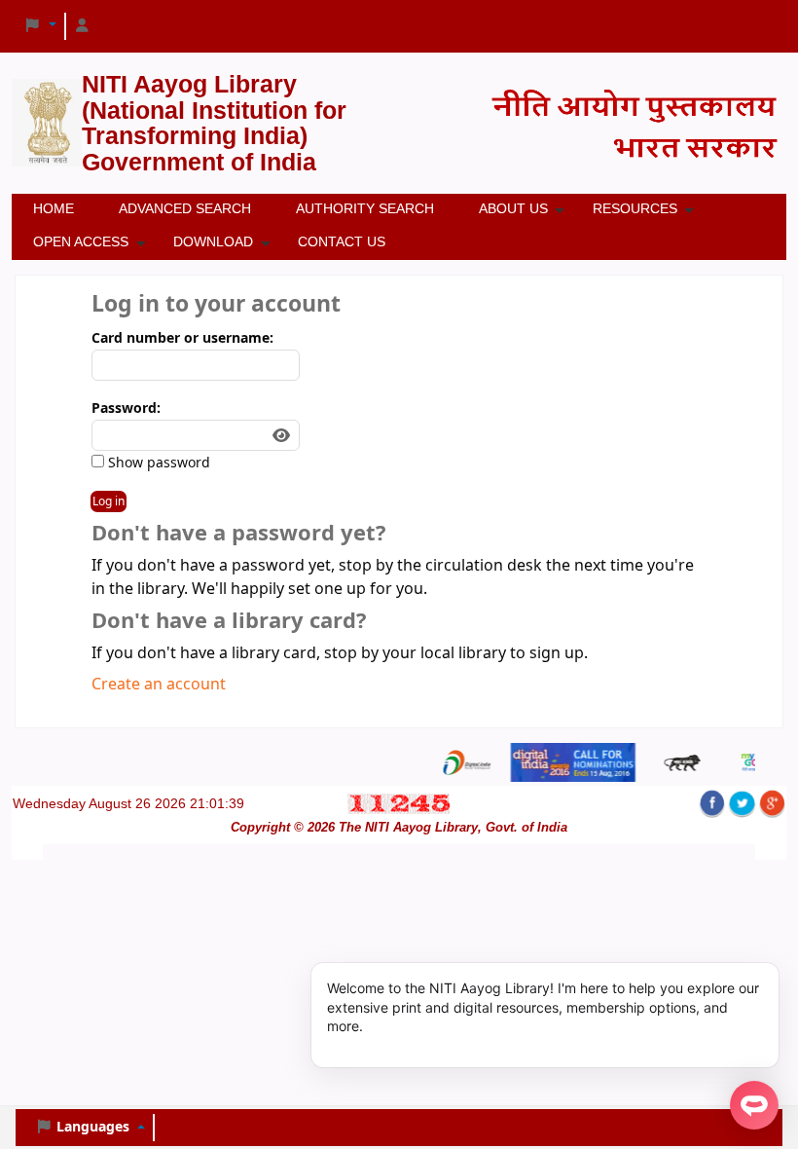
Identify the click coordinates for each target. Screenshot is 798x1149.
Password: (126, 408)
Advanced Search (185, 208)
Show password (157, 463)
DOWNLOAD (213, 241)
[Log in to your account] (82, 26)
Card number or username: (182, 338)
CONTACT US (341, 241)
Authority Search (365, 208)
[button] (40, 26)
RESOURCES (635, 208)
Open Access (80, 241)
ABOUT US (513, 208)
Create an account (158, 684)
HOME (53, 208)
